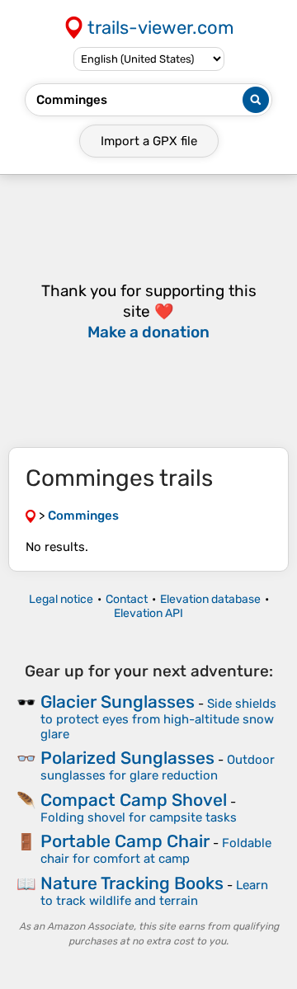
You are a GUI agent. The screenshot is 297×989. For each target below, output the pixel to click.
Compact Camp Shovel (133, 799)
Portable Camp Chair (125, 841)
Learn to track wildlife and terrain (154, 893)
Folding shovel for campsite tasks (138, 817)
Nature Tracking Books (132, 883)
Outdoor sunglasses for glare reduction (157, 767)
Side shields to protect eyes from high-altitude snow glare (158, 719)
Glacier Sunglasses (117, 701)
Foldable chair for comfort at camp (155, 851)
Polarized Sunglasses (127, 757)
